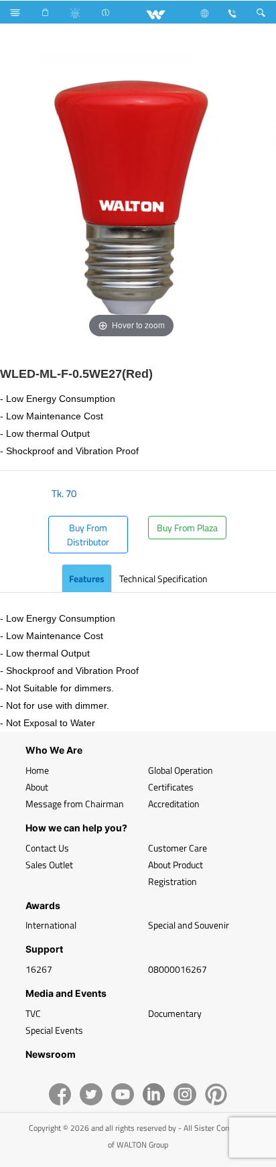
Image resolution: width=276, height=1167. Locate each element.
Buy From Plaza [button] (187, 528)
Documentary (175, 1013)
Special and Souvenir (188, 925)
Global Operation (180, 770)
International (50, 925)
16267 (38, 969)
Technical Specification (163, 578)
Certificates (171, 787)
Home (37, 770)
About (36, 787)
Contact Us (47, 848)
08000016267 (177, 969)
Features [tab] (87, 578)
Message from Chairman (74, 804)
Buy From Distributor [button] (88, 535)
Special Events (54, 1030)
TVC (33, 1013)
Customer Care (177, 848)
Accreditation (174, 804)
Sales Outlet (49, 864)
